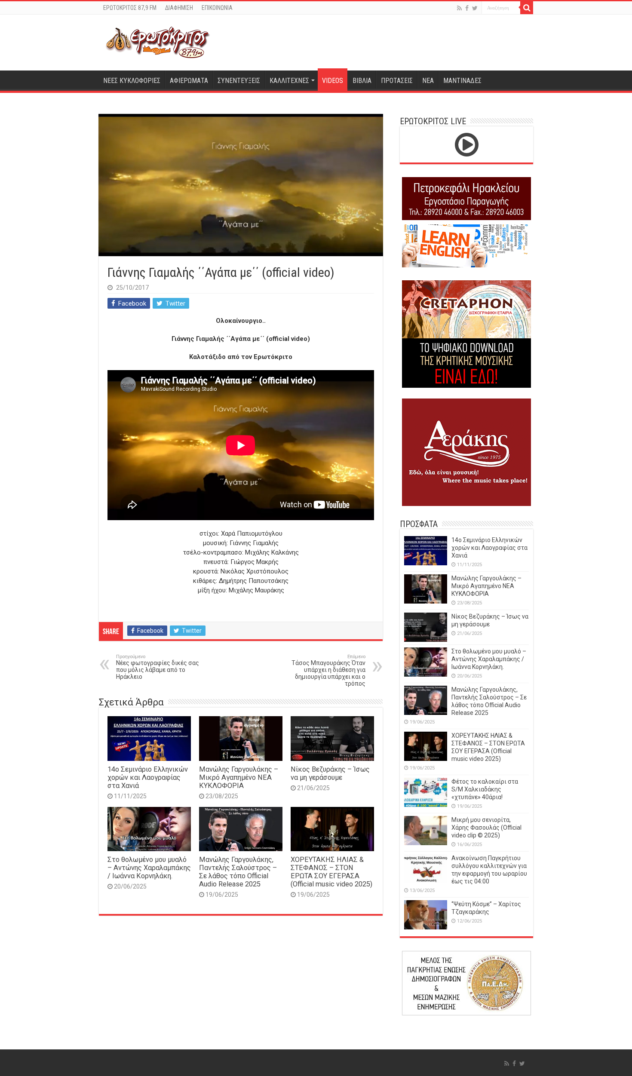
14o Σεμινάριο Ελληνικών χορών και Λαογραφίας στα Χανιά (147, 777)
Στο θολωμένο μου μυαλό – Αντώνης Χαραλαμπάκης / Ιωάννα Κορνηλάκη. (149, 867)
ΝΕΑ (428, 81)
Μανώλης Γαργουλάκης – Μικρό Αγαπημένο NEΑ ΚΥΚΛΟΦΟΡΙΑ (238, 777)
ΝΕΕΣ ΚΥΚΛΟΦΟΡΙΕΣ (131, 81)
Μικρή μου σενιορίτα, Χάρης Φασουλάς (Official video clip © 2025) (486, 827)
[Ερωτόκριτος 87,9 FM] (157, 41)
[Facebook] (466, 8)
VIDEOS (332, 81)
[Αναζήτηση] (526, 7)
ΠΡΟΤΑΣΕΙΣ (397, 81)
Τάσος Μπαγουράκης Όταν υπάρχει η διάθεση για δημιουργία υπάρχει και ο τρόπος (328, 670)
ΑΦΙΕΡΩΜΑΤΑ (189, 81)
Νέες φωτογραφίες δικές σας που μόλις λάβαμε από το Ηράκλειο (157, 667)
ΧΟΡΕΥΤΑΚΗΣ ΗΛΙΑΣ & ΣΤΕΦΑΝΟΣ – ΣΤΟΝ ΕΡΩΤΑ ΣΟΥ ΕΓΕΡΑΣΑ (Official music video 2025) (331, 871)
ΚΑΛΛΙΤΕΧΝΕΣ (289, 81)
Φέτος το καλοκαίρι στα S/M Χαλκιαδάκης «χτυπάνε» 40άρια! (484, 789)
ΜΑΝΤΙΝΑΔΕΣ (462, 81)
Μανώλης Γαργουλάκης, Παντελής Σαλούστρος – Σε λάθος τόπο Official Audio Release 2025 (238, 871)
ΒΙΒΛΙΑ (362, 81)
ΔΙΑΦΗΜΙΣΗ (179, 7)
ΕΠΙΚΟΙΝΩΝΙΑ (217, 7)
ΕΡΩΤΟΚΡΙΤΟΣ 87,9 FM (129, 7)
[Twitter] (475, 8)
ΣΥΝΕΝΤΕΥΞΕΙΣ (239, 81)
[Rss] (459, 8)
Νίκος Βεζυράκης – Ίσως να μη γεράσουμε (330, 773)
